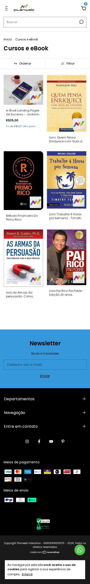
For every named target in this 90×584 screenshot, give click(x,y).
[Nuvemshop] (45, 552)
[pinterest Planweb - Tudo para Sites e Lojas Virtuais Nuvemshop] (63, 442)
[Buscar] (81, 21)
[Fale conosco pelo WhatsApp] (79, 550)
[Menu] (7, 8)
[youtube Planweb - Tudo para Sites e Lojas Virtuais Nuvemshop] (51, 442)
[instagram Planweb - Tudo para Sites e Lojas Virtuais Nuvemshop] (27, 442)
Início (8, 39)
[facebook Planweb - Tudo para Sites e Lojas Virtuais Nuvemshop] (39, 442)
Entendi (27, 574)
